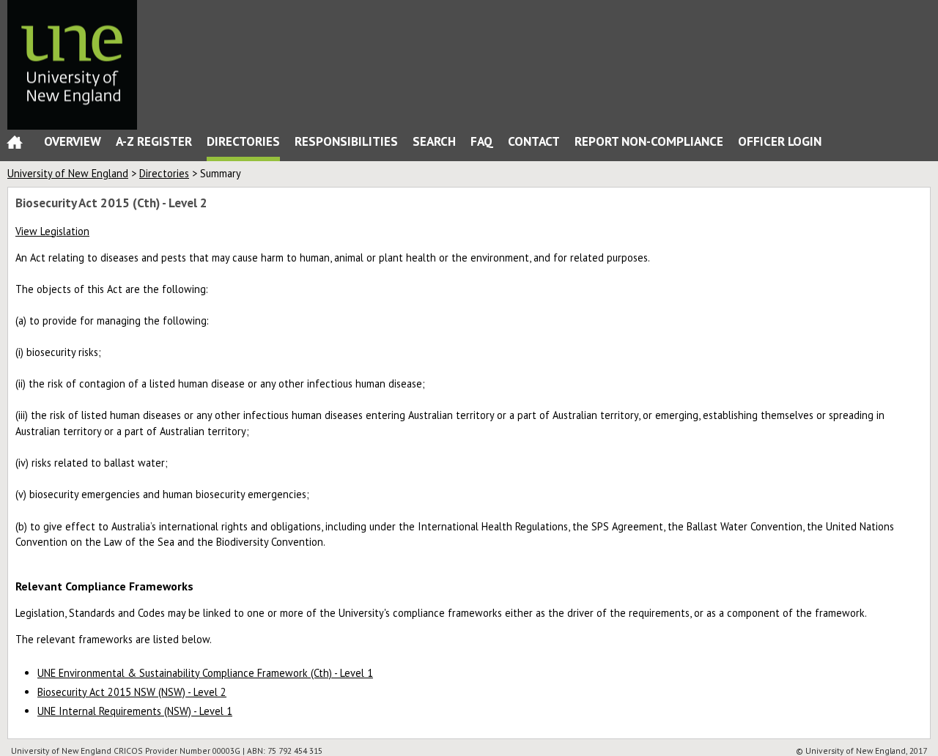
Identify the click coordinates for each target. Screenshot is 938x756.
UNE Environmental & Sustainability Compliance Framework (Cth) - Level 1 (205, 673)
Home (14, 145)
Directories (243, 141)
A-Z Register (154, 141)
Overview (72, 141)
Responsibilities (346, 141)
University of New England (67, 173)
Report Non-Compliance (649, 141)
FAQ (481, 141)
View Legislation (52, 231)
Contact (534, 141)
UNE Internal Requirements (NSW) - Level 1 (134, 711)
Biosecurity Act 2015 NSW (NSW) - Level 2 (131, 692)
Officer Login (779, 141)
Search (434, 141)
